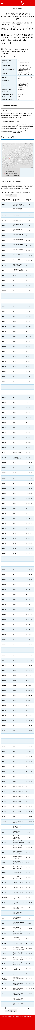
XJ (19, 24)
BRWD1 (4, 978)
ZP (29, 28)
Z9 (23, 28)
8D (28, 23)
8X (29, 27)
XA (32, 27)
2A (17, 27)
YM (14, 28)
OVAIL (4, 862)
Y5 (17, 28)
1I (16, 23)
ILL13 (3, 867)
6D (26, 27)
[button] (2, 3)
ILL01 (3, 230)
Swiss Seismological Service (12, 1016)
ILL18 (3, 827)
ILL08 (3, 255)
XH (2, 28)
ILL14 (3, 877)
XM (5, 28)
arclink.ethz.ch (5, 115)
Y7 (25, 24)
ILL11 (3, 938)
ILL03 (3, 225)
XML (21, 131)
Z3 (20, 28)
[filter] (4, 201)
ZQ (32, 28)
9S (9, 24)
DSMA (4, 943)
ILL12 (3, 832)
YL (11, 28)
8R (31, 23)
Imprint (29, 1016)
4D (22, 23)
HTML (14, 131)
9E (6, 24)
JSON (18, 131)
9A (3, 24)
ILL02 (3, 240)
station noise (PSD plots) (10, 105)
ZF (26, 28)
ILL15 (3, 923)
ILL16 (3, 918)
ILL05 (3, 235)
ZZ (31, 24)
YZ (29, 24)
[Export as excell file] (11, 195)
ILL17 (3, 852)
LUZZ (3, 903)
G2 (15, 24)
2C (23, 27)
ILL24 (3, 913)
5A (25, 23)
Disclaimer (23, 1016)
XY (22, 24)
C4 (12, 24)
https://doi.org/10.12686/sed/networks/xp (13, 130)
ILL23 (3, 908)
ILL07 (3, 245)
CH (13, 23)
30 (19, 23)
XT (8, 28)
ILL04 (3, 260)
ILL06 (3, 250)
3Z (20, 27)
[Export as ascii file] (15, 195)
